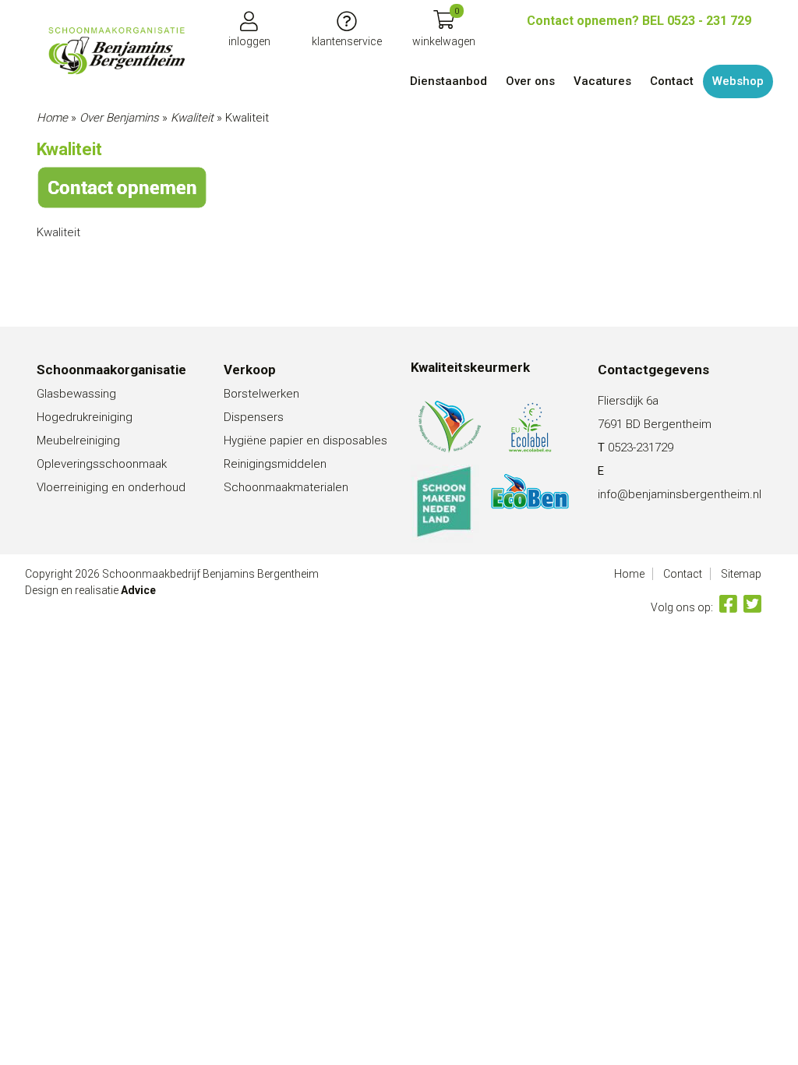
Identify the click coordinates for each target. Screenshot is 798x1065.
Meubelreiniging (78, 440)
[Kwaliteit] (116, 51)
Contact (672, 81)
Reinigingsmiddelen (275, 464)
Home (52, 118)
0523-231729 (640, 448)
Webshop (738, 81)
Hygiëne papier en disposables (305, 440)
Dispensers (254, 417)
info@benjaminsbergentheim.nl (679, 494)
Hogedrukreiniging (84, 417)
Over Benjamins (119, 118)
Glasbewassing (76, 394)
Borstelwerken (261, 394)
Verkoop (250, 369)
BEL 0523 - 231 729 (639, 20)
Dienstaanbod (448, 81)
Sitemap (741, 574)
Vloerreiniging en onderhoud (111, 487)
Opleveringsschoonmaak (102, 464)
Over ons (530, 81)
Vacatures (602, 81)
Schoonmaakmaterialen (286, 487)
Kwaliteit (192, 118)
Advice (138, 590)
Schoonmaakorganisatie (111, 369)
